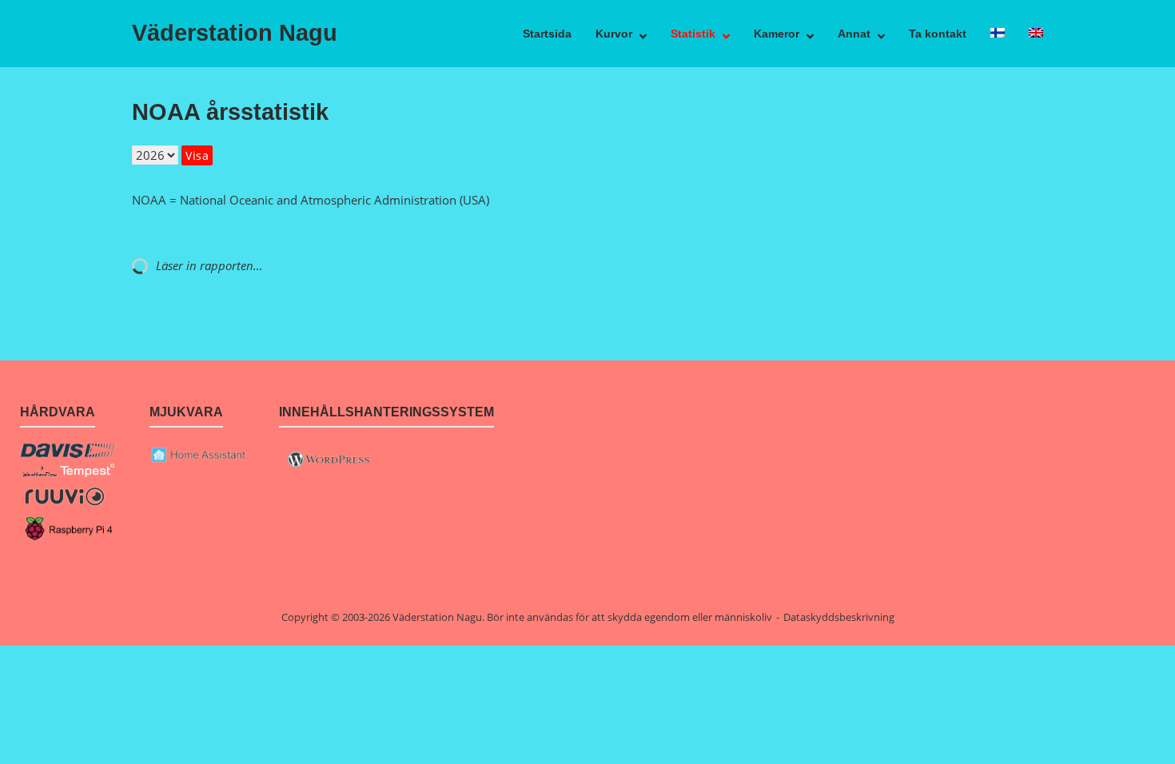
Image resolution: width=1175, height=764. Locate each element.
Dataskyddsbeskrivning (838, 617)
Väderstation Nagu (234, 33)
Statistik (693, 33)
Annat (854, 33)
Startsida (547, 33)
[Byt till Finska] (997, 33)
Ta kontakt (937, 33)
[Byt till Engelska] (1036, 33)
